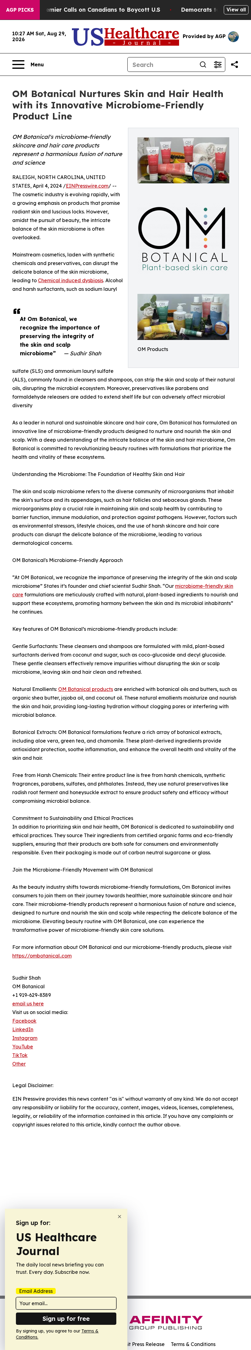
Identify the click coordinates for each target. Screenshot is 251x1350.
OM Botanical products (85, 689)
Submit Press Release (139, 1344)
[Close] (119, 1216)
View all (236, 9)
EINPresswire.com (87, 186)
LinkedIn (22, 1029)
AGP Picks (20, 10)
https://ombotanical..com (42, 956)
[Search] (203, 64)
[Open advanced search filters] (217, 64)
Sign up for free (66, 1318)
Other (19, 1064)
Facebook (24, 1021)
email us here (28, 1004)
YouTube (22, 1047)
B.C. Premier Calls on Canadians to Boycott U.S (94, 9)
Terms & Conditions (193, 1344)
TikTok (20, 1055)
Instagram (24, 1038)
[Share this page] (234, 64)
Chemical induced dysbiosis (70, 280)
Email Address (36, 1291)
